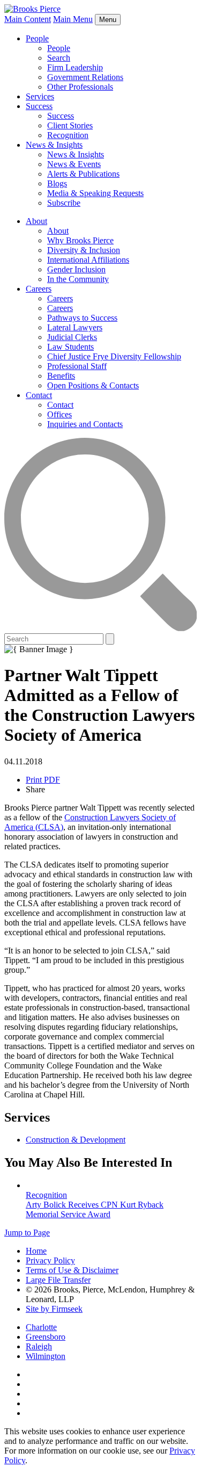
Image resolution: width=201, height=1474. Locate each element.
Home (36, 1250)
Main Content (27, 19)
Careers (38, 288)
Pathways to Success (82, 317)
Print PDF (43, 779)
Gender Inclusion (76, 269)
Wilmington (45, 1356)
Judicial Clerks (72, 337)
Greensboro (45, 1336)
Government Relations (85, 77)
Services (40, 96)
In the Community (78, 279)
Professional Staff (77, 366)
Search (58, 57)
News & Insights (54, 144)
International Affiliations (88, 259)
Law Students (70, 346)
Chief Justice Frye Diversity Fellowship (114, 356)
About (36, 221)
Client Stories (70, 125)
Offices (59, 414)
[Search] (100, 628)
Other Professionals (80, 86)
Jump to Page (27, 1232)
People (37, 38)
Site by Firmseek (54, 1308)
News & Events (74, 164)
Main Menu (73, 19)
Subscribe (63, 202)
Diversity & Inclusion (83, 250)
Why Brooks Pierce (80, 240)
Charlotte (41, 1327)
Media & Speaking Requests (95, 193)
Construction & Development (75, 1139)
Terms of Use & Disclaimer (72, 1270)
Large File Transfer (58, 1279)
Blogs (57, 183)
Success (39, 106)
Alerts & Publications (83, 173)
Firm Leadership (75, 67)
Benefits (61, 375)
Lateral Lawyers (74, 327)
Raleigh (39, 1346)
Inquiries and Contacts (85, 424)
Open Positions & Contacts (93, 385)
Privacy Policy (50, 1260)
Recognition (67, 135)
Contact (39, 395)
